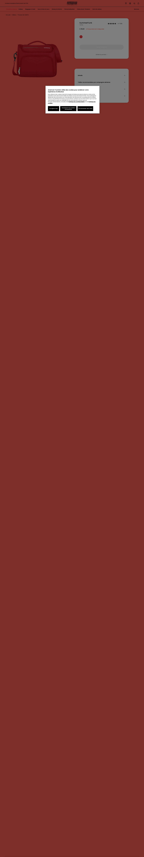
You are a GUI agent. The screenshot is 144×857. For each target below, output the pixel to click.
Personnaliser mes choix (85, 108)
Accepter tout (53, 108)
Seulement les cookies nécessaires (68, 108)
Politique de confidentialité (76, 101)
